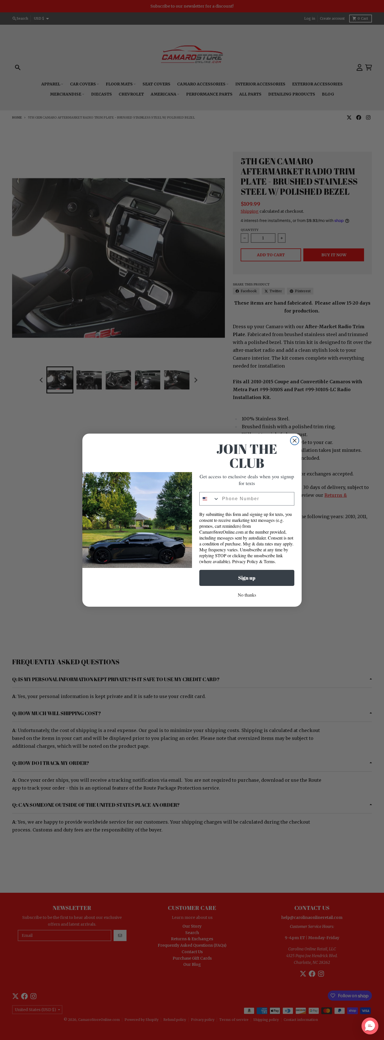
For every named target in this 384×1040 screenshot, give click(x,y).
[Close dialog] (294, 440)
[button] (370, 1026)
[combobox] (209, 498)
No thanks (247, 595)
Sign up (247, 577)
